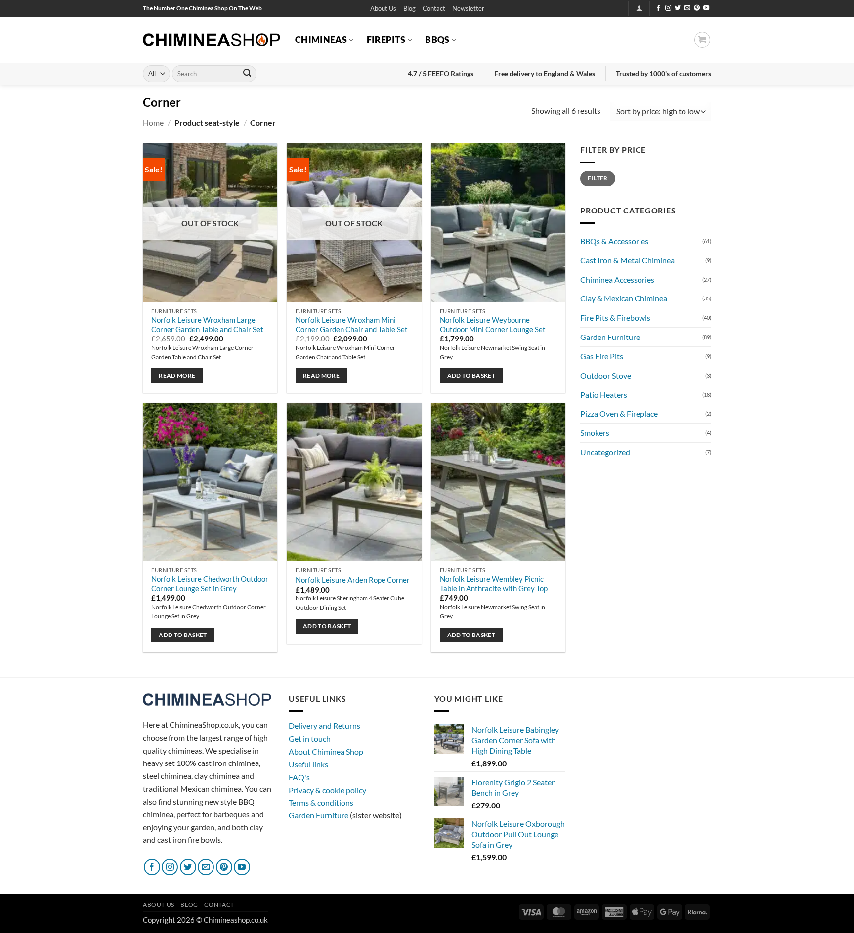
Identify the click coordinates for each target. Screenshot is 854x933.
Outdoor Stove (605, 375)
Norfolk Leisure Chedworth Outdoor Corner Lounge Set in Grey (209, 584)
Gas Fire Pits (601, 356)
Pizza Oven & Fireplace (619, 413)
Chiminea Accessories (617, 279)
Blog (409, 8)
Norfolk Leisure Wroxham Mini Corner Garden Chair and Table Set (352, 325)
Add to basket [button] (471, 375)
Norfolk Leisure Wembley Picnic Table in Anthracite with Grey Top (494, 584)
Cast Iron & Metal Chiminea (627, 260)
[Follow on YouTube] (706, 8)
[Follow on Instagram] (668, 8)
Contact (434, 8)
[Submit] (247, 73)
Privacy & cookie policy (327, 790)
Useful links (308, 764)
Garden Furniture (610, 336)
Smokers (594, 432)
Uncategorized (605, 452)
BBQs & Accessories (614, 241)
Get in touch (310, 738)
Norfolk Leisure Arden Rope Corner (353, 580)
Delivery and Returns (324, 725)
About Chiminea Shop (326, 751)
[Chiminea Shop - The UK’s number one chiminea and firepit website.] (211, 39)
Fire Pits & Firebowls (615, 317)
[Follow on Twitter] (678, 8)
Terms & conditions (321, 802)
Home (153, 122)
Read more (177, 375)
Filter (597, 178)
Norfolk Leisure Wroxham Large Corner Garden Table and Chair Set (207, 325)
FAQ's (299, 777)
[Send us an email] (687, 8)
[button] (468, 8)
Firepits (386, 39)
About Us (383, 8)
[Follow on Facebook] (658, 8)
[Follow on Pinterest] (697, 8)
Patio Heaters (603, 394)
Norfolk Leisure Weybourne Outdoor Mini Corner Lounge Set (493, 325)
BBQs (437, 39)
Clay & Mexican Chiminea (623, 298)
